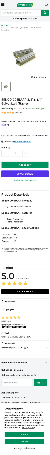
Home (4, 25)
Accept (24, 434)
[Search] (45, 13)
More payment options (25, 180)
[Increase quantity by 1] (25, 153)
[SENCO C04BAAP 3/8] (6, 86)
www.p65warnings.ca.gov (11, 251)
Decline (24, 441)
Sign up (40, 382)
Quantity (5, 147)
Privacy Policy (28, 427)
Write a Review (25, 291)
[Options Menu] (47, 347)
